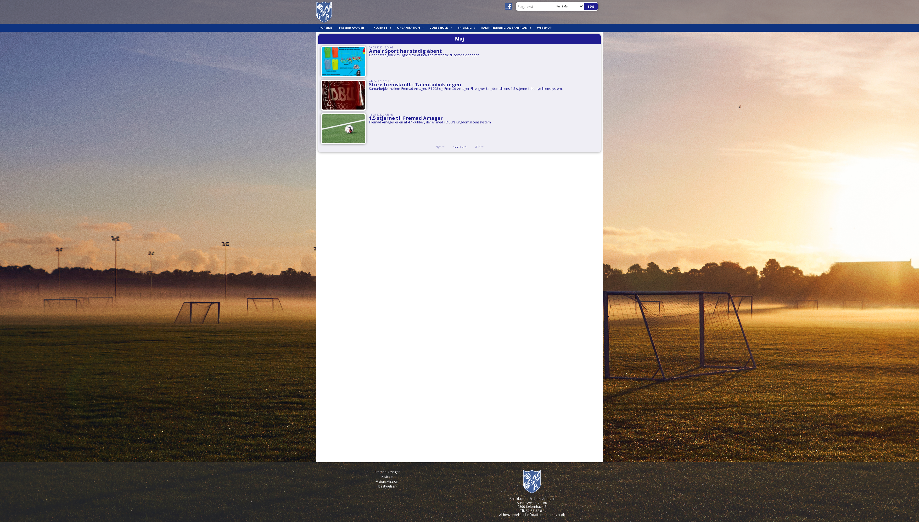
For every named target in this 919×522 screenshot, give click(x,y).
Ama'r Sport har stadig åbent (405, 51)
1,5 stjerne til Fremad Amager (406, 118)
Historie (387, 476)
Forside (325, 28)
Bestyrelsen (387, 486)
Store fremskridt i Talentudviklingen (415, 84)
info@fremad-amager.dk (546, 514)
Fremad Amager (387, 472)
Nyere (440, 147)
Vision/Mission (387, 481)
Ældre (480, 147)
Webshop (544, 28)
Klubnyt (380, 28)
